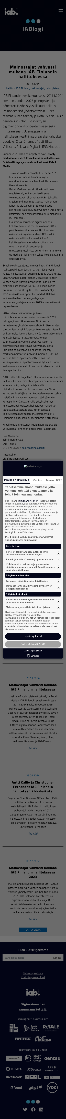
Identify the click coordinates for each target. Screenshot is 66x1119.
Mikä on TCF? (54, 480)
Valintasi (37, 480)
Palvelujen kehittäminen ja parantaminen (29, 559)
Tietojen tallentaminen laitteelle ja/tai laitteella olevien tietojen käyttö (27, 553)
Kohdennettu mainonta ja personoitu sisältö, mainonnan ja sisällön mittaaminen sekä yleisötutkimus (31, 567)
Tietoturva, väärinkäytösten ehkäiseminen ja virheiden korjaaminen (30, 601)
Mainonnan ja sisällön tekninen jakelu (28, 607)
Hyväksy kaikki (33, 636)
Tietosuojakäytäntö (33, 651)
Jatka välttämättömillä (33, 644)
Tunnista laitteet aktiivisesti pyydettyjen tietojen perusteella (29, 587)
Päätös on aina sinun (16, 479)
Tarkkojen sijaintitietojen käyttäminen (27, 581)
